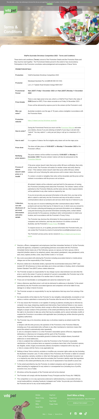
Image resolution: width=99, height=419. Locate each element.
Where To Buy (40, 398)
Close (50, 4)
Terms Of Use (58, 414)
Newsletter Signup (80, 403)
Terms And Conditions (86, 2)
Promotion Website (67, 128)
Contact (38, 401)
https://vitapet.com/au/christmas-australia (42, 120)
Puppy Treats (54, 404)
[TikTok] (85, 413)
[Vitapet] (10, 10)
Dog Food (52, 395)
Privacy (50, 414)
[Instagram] (75, 413)
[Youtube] (80, 413)
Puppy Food (53, 398)
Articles (38, 395)
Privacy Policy (73, 2)
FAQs (37, 404)
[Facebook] (70, 413)
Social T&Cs (39, 407)
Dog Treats (53, 401)
